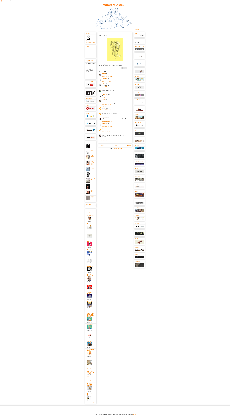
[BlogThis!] (123, 68)
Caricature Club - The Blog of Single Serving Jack (90, 372)
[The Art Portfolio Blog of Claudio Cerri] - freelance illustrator (90, 315)
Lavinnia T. (104, 133)
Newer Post (101, 145)
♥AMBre (103, 83)
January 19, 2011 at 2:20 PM (107, 121)
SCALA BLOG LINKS (90, 293)
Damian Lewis (92, 197)
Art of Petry (89, 341)
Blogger (134, 414)
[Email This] (122, 68)
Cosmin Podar (104, 78)
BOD (103, 89)
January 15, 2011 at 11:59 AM (107, 104)
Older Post (129, 145)
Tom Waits (93, 173)
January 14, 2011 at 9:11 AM (107, 97)
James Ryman (89, 368)
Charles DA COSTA (91, 266)
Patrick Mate (89, 284)
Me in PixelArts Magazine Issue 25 (92, 163)
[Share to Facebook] (125, 68)
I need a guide (89, 380)
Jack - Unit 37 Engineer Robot (93, 168)
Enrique (103, 99)
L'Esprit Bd (89, 301)
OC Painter (89, 376)
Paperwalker (89, 223)
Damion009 (104, 117)
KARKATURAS (90, 249)
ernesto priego (89, 333)
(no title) (92, 144)
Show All (94, 402)
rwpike (103, 106)
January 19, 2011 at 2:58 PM (107, 126)
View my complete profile (90, 42)
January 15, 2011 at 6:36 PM (107, 109)
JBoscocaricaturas (90, 215)
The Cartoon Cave (90, 258)
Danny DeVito (92, 191)
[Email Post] (120, 67)
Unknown (103, 128)
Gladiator (92, 184)
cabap (88, 310)
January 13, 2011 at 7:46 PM (107, 76)
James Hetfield (92, 150)
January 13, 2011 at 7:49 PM (107, 81)
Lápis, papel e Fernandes (89, 394)
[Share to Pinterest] (126, 68)
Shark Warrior (92, 156)
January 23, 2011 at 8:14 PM (107, 131)
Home (115, 145)
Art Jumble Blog (90, 324)
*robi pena (89, 212)
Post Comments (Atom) (118, 148)
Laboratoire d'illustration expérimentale (89, 384)
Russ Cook (89, 241)
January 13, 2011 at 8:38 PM (107, 86)
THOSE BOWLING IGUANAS (91, 350)
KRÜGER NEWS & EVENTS (91, 359)
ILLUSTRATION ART (90, 232)
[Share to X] (124, 68)
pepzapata (104, 73)
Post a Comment (104, 140)
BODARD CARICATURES (90, 275)
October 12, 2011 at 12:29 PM (107, 137)
